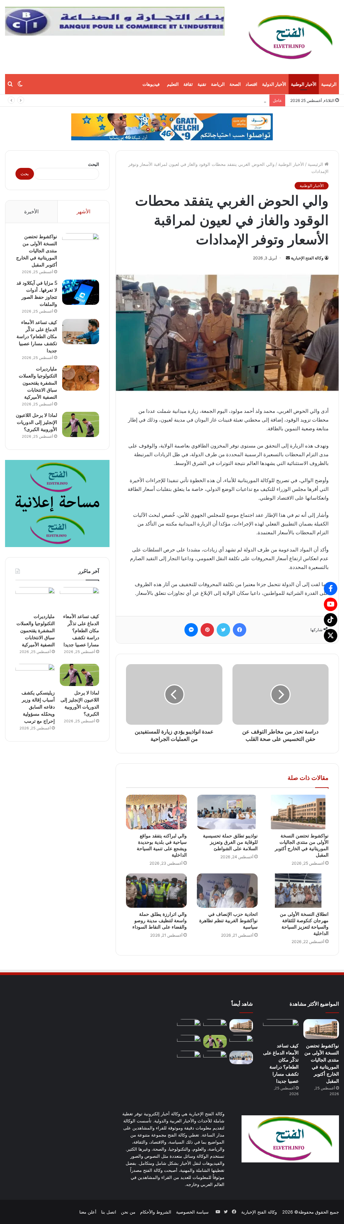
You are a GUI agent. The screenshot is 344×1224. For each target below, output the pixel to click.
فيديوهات (151, 84)
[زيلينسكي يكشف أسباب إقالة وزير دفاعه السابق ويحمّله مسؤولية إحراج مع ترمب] (35, 675)
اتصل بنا (108, 1212)
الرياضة (218, 84)
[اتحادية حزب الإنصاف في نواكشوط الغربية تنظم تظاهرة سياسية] (227, 890)
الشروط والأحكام (155, 1212)
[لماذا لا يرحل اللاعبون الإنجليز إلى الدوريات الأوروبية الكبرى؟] (80, 424)
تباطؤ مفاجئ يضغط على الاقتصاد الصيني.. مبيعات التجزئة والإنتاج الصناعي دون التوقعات (185, 100)
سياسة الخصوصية (192, 1212)
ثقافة (188, 84)
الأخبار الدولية (274, 84)
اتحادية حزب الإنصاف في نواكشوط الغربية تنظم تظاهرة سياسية (228, 920)
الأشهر (83, 211)
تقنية (202, 84)
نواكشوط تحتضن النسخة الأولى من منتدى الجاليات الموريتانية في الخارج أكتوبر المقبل (302, 845)
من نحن (128, 1212)
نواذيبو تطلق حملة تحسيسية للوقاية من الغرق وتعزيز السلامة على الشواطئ (230, 842)
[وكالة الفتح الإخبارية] (290, 37)
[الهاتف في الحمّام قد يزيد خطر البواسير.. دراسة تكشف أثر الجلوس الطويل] (189, 1057)
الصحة (235, 84)
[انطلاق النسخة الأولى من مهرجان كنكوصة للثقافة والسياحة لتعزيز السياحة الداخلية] (298, 890)
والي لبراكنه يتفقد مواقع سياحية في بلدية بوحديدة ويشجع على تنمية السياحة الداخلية (162, 845)
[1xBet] (172, 126)
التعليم (173, 84)
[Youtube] (330, 604)
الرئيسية (329, 84)
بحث (24, 173)
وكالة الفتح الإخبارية (307, 257)
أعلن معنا (87, 1212)
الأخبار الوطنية (303, 84)
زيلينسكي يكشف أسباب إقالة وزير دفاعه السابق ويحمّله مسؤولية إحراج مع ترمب (38, 707)
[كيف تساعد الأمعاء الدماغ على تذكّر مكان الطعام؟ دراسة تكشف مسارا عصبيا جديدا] (80, 331)
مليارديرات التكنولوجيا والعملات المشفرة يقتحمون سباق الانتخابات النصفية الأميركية (38, 383)
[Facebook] (330, 588)
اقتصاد (251, 84)
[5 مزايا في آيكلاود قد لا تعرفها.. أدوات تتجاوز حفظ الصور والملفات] (80, 292)
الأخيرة (31, 211)
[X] (330, 635)
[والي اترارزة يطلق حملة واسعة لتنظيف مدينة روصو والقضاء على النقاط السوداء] (156, 890)
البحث (93, 164)
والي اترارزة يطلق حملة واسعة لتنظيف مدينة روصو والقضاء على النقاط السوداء (159, 920)
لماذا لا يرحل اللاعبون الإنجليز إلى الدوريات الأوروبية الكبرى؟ (36, 422)
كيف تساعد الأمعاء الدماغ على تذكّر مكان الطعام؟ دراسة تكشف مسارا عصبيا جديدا (36, 336)
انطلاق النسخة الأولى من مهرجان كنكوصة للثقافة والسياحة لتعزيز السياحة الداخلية (304, 923)
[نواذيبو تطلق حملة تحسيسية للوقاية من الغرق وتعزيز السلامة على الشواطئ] (227, 812)
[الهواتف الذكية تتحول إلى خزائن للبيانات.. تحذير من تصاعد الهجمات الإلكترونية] (215, 1057)
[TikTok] (330, 619)
